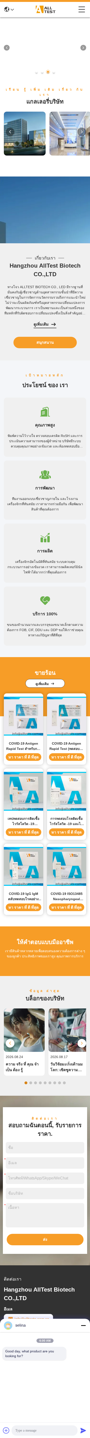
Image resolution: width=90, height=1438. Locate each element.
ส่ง (45, 1239)
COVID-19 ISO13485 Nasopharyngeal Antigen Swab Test (67, 897)
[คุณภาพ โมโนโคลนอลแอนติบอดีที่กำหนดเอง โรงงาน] (45, 38)
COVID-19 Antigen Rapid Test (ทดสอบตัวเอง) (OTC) (66, 746)
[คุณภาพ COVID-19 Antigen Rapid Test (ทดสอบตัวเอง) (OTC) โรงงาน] (66, 716)
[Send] (83, 1430)
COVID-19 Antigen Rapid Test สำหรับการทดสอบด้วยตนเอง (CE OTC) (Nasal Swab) (23, 746)
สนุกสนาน (45, 342)
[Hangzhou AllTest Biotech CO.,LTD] (46, 9)
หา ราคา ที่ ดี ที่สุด (23, 757)
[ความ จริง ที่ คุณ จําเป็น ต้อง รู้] (24, 1051)
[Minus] (83, 1325)
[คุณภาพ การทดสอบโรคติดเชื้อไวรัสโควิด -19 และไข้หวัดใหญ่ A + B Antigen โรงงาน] (66, 791)
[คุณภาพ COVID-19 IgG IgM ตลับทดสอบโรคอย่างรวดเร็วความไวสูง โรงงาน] (23, 866)
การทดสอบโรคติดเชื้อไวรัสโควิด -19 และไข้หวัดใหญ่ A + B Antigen (66, 821)
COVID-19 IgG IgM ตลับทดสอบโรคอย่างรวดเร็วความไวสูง (23, 897)
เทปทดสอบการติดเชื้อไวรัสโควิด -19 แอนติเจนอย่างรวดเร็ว (23, 821)
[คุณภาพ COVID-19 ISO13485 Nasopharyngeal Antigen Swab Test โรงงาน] (66, 866)
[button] (36, 72)
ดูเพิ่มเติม (41, 324)
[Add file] (6, 1430)
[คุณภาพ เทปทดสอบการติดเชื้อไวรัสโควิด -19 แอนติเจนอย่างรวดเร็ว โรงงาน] (23, 791)
